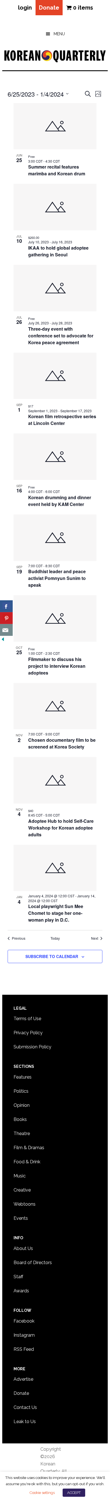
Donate (49, 7)
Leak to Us (25, 1421)
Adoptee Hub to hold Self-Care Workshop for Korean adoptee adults (61, 828)
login (25, 7)
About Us (23, 1248)
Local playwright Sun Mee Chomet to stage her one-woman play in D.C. (55, 913)
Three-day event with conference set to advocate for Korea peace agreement (60, 336)
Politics (21, 1091)
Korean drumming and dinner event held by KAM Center (59, 500)
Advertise (23, 1379)
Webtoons (25, 1204)
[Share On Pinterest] (6, 618)
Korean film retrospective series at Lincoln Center (62, 419)
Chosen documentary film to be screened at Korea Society (62, 743)
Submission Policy (32, 1047)
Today (55, 938)
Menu (59, 34)
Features (23, 1077)
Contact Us (25, 1407)
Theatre (22, 1133)
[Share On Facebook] (6, 606)
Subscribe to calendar (51, 956)
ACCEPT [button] (74, 1493)
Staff (18, 1276)
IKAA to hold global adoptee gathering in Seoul (58, 251)
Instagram (24, 1335)
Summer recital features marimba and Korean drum (56, 170)
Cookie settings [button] (42, 1492)
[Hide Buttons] (3, 639)
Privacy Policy (28, 1032)
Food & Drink (27, 1161)
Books (20, 1119)
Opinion (22, 1105)
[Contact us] (6, 630)
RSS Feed (24, 1349)
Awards (21, 1290)
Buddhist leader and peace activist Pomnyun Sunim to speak (57, 578)
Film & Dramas (29, 1147)
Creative (22, 1190)
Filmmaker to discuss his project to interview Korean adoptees (56, 666)
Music (20, 1176)
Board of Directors (33, 1262)
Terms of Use (27, 1018)
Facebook (24, 1321)
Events (21, 1218)
